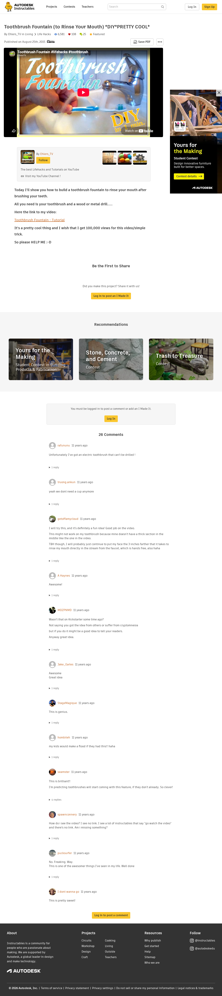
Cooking (110, 941)
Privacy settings (102, 988)
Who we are (152, 963)
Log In (192, 7)
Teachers (87, 7)
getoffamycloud (68, 519)
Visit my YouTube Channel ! (43, 176)
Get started (151, 946)
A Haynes (64, 575)
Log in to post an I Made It (111, 296)
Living (29, 34)
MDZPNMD (65, 610)
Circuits (86, 941)
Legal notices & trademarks (195, 988)
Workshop (88, 946)
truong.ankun (66, 482)
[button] (159, 41)
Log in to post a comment (111, 915)
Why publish (152, 941)
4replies (56, 799)
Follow (43, 160)
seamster (64, 772)
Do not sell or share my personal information (145, 988)
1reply (55, 467)
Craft (85, 957)
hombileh (64, 737)
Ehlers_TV (14, 34)
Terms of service (51, 988)
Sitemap (149, 957)
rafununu (64, 445)
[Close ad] (219, 93)
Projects (51, 7)
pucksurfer (65, 853)
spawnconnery (67, 814)
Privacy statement (77, 988)
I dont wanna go (68, 892)
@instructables (205, 941)
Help (147, 952)
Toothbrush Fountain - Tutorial (39, 220)
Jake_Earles (65, 664)
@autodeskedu (205, 948)
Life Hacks (44, 34)
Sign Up (209, 7)
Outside (110, 952)
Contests (69, 7)
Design (86, 952)
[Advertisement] (196, 142)
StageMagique (67, 703)
